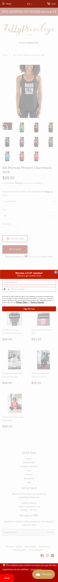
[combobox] (6, 289)
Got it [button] (6, 578)
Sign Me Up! (29, 309)
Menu (8, 3)
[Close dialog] (55, 272)
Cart (53, 3)
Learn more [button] (36, 569)
